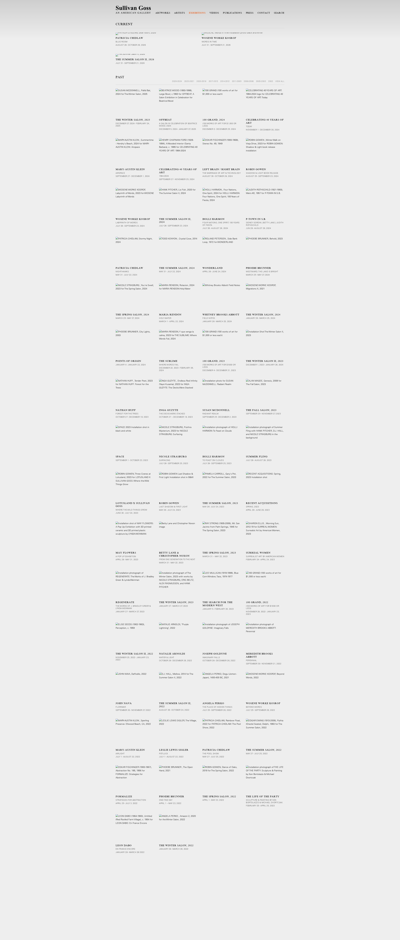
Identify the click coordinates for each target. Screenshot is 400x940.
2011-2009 (237, 81)
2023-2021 (189, 81)
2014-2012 (225, 81)
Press (250, 13)
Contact (264, 13)
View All (279, 81)
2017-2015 (213, 81)
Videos (214, 13)
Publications (232, 13)
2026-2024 (177, 81)
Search (279, 13)
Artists (179, 13)
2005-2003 (261, 81)
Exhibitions (197, 13)
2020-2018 (201, 81)
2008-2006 (249, 81)
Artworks (162, 13)
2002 (270, 81)
